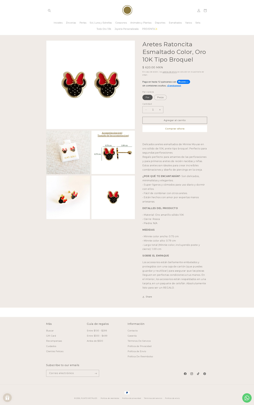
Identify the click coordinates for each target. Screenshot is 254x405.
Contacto (133, 330)
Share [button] (149, 296)
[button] (49, 10)
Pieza (160, 97)
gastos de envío (170, 72)
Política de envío (172, 398)
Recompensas (54, 341)
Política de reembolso (110, 398)
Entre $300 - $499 (97, 335)
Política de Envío (137, 351)
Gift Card (51, 335)
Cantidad (147, 104)
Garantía (132, 335)
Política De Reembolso (140, 356)
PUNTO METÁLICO (89, 398)
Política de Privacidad (139, 346)
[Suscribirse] (95, 373)
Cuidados (51, 346)
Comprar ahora (174, 128)
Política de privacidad (131, 398)
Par (147, 97)
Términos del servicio (153, 398)
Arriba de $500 (95, 341)
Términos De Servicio (139, 341)
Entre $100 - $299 (97, 330)
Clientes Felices (54, 351)
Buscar (50, 330)
